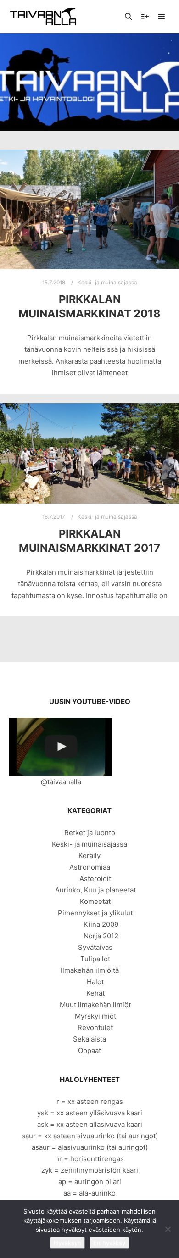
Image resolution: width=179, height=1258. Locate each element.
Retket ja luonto (89, 832)
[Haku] (128, 16)
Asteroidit (95, 878)
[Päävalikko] (161, 16)
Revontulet (95, 1027)
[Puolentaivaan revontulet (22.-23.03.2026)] (60, 747)
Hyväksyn (67, 1243)
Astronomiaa (89, 867)
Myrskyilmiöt (95, 1016)
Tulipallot (95, 958)
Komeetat (95, 901)
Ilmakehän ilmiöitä (90, 970)
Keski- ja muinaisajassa (107, 282)
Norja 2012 (101, 935)
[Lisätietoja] (145, 16)
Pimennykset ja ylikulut (95, 913)
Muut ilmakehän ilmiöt (95, 1004)
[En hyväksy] (167, 1229)
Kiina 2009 (101, 924)
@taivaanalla (61, 781)
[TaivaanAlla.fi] (43, 16)
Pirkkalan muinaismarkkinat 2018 (89, 306)
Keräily (89, 855)
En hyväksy (109, 1243)
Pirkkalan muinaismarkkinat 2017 (89, 540)
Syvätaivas (95, 947)
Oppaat (89, 1050)
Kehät (95, 993)
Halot (95, 981)
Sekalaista (89, 1039)
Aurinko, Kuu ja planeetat (95, 890)
